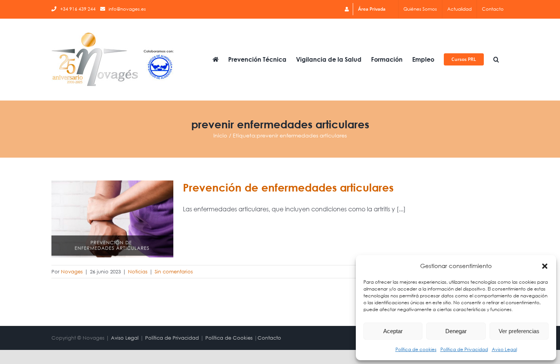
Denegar (456, 331)
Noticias (137, 271)
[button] (545, 266)
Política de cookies (416, 349)
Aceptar (393, 331)
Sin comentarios (174, 271)
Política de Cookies (229, 338)
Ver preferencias (519, 331)
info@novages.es (127, 9)
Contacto (269, 338)
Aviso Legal (504, 349)
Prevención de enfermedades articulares (288, 187)
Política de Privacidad (464, 349)
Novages (72, 271)
